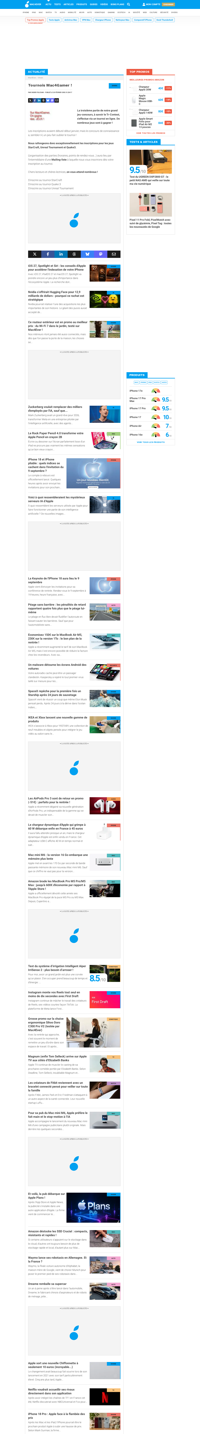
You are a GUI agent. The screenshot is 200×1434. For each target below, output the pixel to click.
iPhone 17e (136, 390)
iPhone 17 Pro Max (138, 399)
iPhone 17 (135, 417)
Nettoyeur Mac (122, 20)
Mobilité (72, 12)
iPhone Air (135, 425)
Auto (89, 12)
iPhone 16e (136, 434)
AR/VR (81, 12)
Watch (49, 12)
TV (56, 12)
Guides (93, 4)
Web (145, 12)
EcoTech (121, 12)
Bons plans (117, 4)
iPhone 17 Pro (138, 408)
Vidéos (104, 4)
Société (136, 12)
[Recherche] (128, 4)
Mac (41, 12)
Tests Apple (54, 20)
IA (129, 12)
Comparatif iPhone (143, 20)
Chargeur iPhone (103, 20)
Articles (68, 4)
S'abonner (168, 4)
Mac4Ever (32, 78)
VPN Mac (86, 20)
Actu (48, 4)
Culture (153, 12)
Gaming (111, 12)
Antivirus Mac (70, 20)
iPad (34, 12)
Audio (62, 12)
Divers (174, 12)
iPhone (26, 12)
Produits (81, 4)
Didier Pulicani (37, 92)
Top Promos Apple (35, 20)
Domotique (100, 12)
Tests (57, 4)
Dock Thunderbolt (165, 20)
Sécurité (164, 12)
